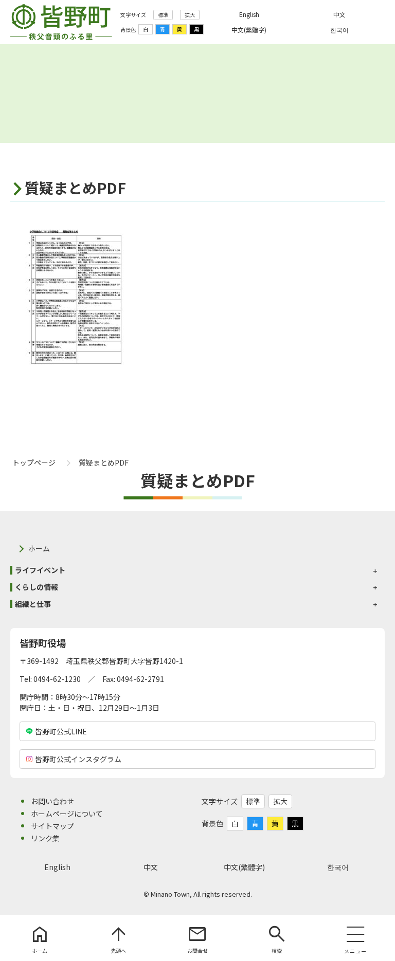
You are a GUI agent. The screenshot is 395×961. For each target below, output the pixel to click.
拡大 (190, 15)
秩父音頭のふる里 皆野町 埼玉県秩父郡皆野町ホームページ (61, 22)
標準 (163, 15)
